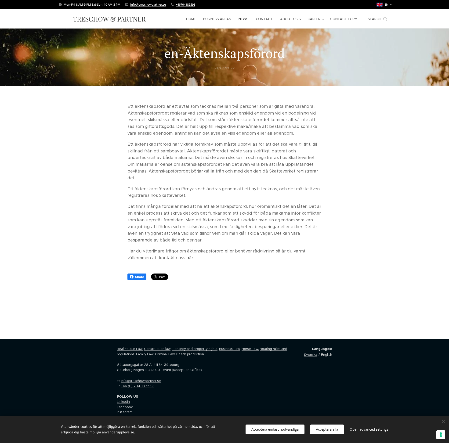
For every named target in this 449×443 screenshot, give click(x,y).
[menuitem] (192, 19)
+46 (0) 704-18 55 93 (137, 386)
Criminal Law (165, 354)
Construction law (157, 349)
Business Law (229, 349)
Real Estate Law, (130, 349)
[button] (377, 19)
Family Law (144, 354)
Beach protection (190, 354)
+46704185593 (185, 4)
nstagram (125, 412)
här (189, 257)
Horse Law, (250, 349)
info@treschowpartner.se (148, 4)
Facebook (125, 407)
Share (139, 277)
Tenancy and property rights (194, 349)
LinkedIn (123, 402)
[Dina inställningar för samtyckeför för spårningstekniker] (440, 434)
